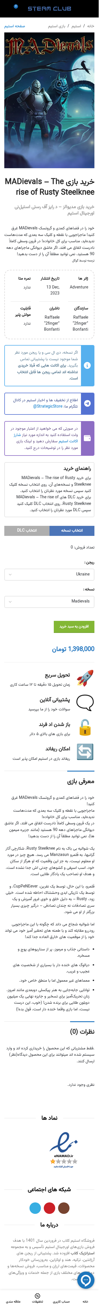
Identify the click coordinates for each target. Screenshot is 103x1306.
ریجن (90, 562)
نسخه (89, 589)
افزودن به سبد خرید (74, 626)
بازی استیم (56, 26)
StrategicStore (49, 407)
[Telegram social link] (35, 1208)
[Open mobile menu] (92, 8)
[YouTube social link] (49, 1208)
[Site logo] (49, 9)
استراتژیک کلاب (82, 1253)
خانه (90, 26)
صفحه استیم (14, 26)
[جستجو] (6, 8)
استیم (76, 26)
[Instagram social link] (64, 1208)
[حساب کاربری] (82, 8)
